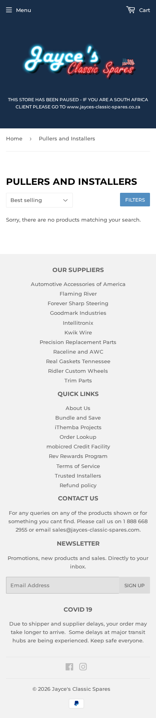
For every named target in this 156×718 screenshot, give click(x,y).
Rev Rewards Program (78, 456)
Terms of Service (78, 466)
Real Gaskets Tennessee (78, 361)
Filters (135, 200)
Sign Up (134, 585)
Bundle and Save (78, 417)
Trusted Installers (78, 475)
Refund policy (78, 485)
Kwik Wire (78, 332)
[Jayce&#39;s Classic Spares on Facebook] (69, 668)
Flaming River (78, 293)
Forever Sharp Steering (78, 303)
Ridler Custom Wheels (78, 371)
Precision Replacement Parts (78, 342)
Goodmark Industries (78, 313)
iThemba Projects (78, 427)
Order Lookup (78, 437)
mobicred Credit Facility (78, 446)
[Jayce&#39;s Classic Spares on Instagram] (83, 668)
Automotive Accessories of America (78, 284)
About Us (78, 408)
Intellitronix (78, 323)
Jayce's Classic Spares (81, 689)
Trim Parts (78, 380)
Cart (144, 10)
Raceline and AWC (78, 351)
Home (14, 138)
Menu (23, 10)
